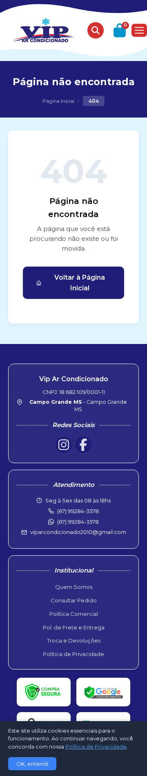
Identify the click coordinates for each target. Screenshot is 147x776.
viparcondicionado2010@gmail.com (78, 532)
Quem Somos (73, 587)
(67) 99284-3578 (78, 521)
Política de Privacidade (73, 654)
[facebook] (83, 445)
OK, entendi (32, 763)
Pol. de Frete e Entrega (74, 627)
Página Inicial (58, 101)
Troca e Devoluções (73, 640)
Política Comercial (73, 614)
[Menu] (139, 30)
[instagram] (64, 445)
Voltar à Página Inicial (79, 283)
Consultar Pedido (74, 600)
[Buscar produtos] (95, 30)
